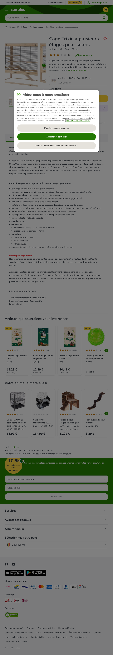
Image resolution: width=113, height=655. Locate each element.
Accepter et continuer (56, 136)
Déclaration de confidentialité (78, 121)
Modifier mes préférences (56, 128)
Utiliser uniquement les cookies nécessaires (56, 145)
